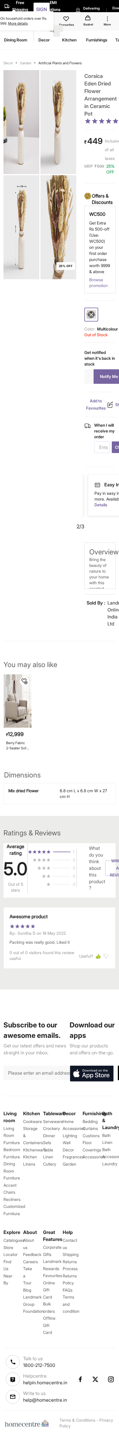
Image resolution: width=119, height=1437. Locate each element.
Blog (27, 1290)
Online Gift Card (49, 1289)
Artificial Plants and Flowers (60, 63)
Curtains (90, 1128)
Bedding (90, 1121)
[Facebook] (80, 1379)
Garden (25, 63)
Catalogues (13, 1240)
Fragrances (73, 1156)
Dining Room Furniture (11, 1170)
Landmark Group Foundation (33, 1304)
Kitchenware (34, 1149)
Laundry (109, 1163)
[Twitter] (96, 1379)
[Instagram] (111, 1379)
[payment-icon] (97, 485)
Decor (8, 63)
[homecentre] (28, 1423)
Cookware (32, 1121)
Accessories (94, 1156)
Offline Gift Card (49, 1325)
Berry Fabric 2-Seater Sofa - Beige (17, 745)
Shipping (71, 1254)
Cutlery (49, 1164)
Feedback (32, 1254)
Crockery (51, 1128)
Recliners (12, 1199)
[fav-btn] (24, 681)
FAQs (67, 1290)
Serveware (53, 1121)
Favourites (52, 1275)
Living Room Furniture (11, 1135)
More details (18, 23)
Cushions (91, 1135)
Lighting (70, 1135)
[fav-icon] (67, 19)
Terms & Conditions (77, 1420)
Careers (30, 1261)
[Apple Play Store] (92, 1074)
